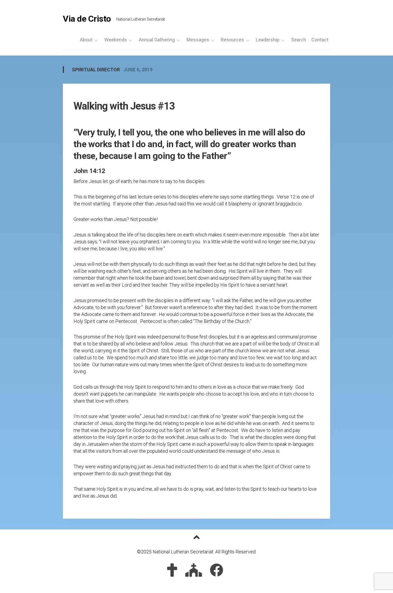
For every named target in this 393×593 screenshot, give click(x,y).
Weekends (115, 39)
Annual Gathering (157, 39)
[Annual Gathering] (193, 570)
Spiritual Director (96, 69)
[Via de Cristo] (172, 570)
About (86, 39)
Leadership (267, 39)
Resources (232, 39)
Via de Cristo (87, 19)
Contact (319, 39)
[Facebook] (216, 570)
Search (298, 39)
